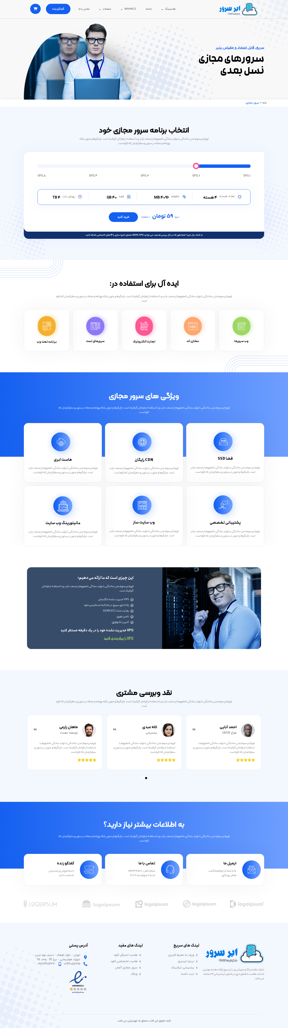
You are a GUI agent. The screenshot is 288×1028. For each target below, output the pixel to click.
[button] (146, 778)
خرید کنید (123, 217)
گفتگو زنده (58, 9)
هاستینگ (170, 9)
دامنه (149, 9)
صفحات (107, 9)
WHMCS (130, 9)
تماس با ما (84, 9)
